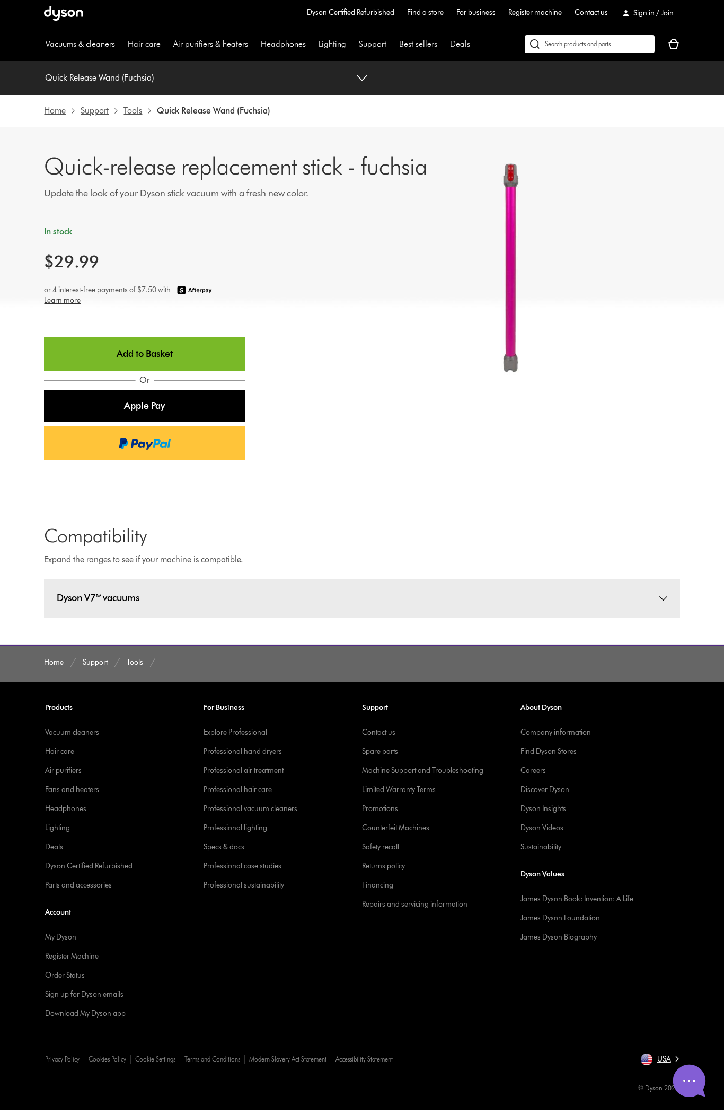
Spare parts (380, 751)
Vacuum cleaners (72, 732)
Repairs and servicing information (414, 904)
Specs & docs (224, 846)
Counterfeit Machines (395, 827)
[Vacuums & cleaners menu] (120, 44)
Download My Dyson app (85, 1013)
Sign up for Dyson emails (84, 994)
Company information (555, 732)
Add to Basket (145, 354)
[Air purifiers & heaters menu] (253, 44)
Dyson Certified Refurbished (350, 12)
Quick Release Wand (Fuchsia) (99, 78)
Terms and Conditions (212, 1059)
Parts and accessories (78, 885)
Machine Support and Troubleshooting (422, 770)
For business (476, 12)
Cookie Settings (155, 1059)
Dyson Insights (543, 808)
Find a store (425, 12)
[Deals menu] (475, 44)
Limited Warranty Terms (399, 789)
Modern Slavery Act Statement (287, 1059)
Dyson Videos (541, 827)
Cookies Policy (107, 1059)
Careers (533, 770)
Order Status (65, 975)
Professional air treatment (244, 770)
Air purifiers (63, 770)
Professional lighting (235, 827)
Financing (377, 885)
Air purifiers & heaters (210, 44)
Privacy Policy (62, 1059)
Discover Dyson (544, 789)
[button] (144, 406)
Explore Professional (235, 732)
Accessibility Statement (364, 1059)
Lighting (332, 44)
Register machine (535, 12)
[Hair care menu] (166, 44)
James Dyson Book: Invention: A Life (576, 898)
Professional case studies (242, 866)
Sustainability (540, 846)
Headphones (283, 44)
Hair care (144, 44)
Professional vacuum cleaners (250, 808)
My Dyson (60, 937)
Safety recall (380, 846)
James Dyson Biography (558, 937)
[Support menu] (391, 44)
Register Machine (72, 956)
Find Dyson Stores (548, 751)
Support (372, 44)
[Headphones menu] (311, 44)
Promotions (380, 808)
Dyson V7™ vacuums (98, 598)
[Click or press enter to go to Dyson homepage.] (63, 13)
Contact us (591, 12)
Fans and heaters (72, 789)
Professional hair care (238, 789)
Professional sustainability (244, 885)
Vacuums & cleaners (80, 44)
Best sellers (418, 44)
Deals (460, 44)
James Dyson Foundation (560, 918)
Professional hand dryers (243, 751)
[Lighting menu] (351, 44)
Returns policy (383, 866)
